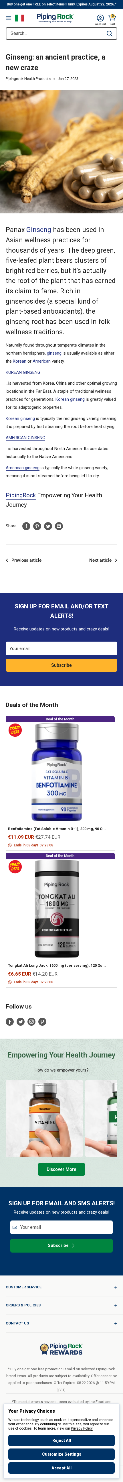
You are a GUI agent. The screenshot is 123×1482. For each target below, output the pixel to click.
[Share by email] (59, 526)
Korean (19, 361)
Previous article (26, 560)
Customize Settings (61, 1454)
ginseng (54, 353)
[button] (100, 18)
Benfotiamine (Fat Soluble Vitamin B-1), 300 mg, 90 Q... (57, 829)
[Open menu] (8, 18)
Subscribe (61, 665)
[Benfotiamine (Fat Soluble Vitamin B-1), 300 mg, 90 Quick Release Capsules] (57, 772)
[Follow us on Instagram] (31, 1021)
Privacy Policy (82, 1428)
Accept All (61, 1468)
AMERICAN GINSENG (25, 437)
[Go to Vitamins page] (44, 1118)
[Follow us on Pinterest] (42, 1021)
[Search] (109, 33)
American (42, 361)
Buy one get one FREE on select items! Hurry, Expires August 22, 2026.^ (61, 4)
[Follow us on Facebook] (10, 1021)
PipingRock (21, 495)
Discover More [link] (61, 1169)
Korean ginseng (70, 399)
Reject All (61, 1440)
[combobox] (54, 33)
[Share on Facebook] (26, 526)
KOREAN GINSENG (23, 372)
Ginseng (38, 230)
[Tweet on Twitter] (48, 526)
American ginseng (22, 467)
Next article (100, 560)
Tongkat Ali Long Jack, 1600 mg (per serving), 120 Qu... (57, 965)
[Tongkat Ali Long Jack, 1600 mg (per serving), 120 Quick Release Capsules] (57, 909)
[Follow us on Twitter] (21, 1021)
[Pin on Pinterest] (37, 526)
